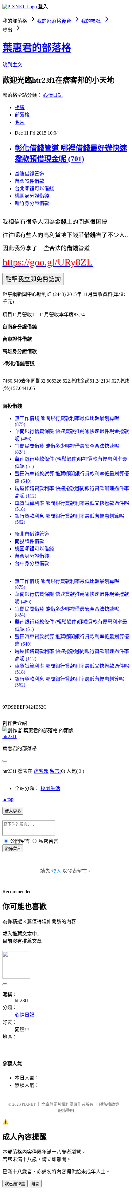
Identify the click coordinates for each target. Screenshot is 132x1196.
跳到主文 (12, 64)
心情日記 (53, 95)
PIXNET (29, 1104)
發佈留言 (13, 848)
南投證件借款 (29, 541)
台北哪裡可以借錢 (34, 188)
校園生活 (50, 788)
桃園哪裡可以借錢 (34, 548)
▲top (8, 799)
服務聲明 (66, 1110)
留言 (55, 771)
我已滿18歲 (15, 1184)
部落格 (22, 114)
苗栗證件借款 (29, 181)
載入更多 (13, 811)
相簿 (20, 107)
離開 (35, 1184)
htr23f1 (9, 736)
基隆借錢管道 (29, 173)
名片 (20, 122)
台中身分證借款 (32, 563)
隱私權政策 (109, 1104)
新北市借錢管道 (32, 534)
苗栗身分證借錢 (32, 556)
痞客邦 (41, 771)
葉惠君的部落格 (36, 47)
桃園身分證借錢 (32, 196)
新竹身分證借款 (32, 203)
